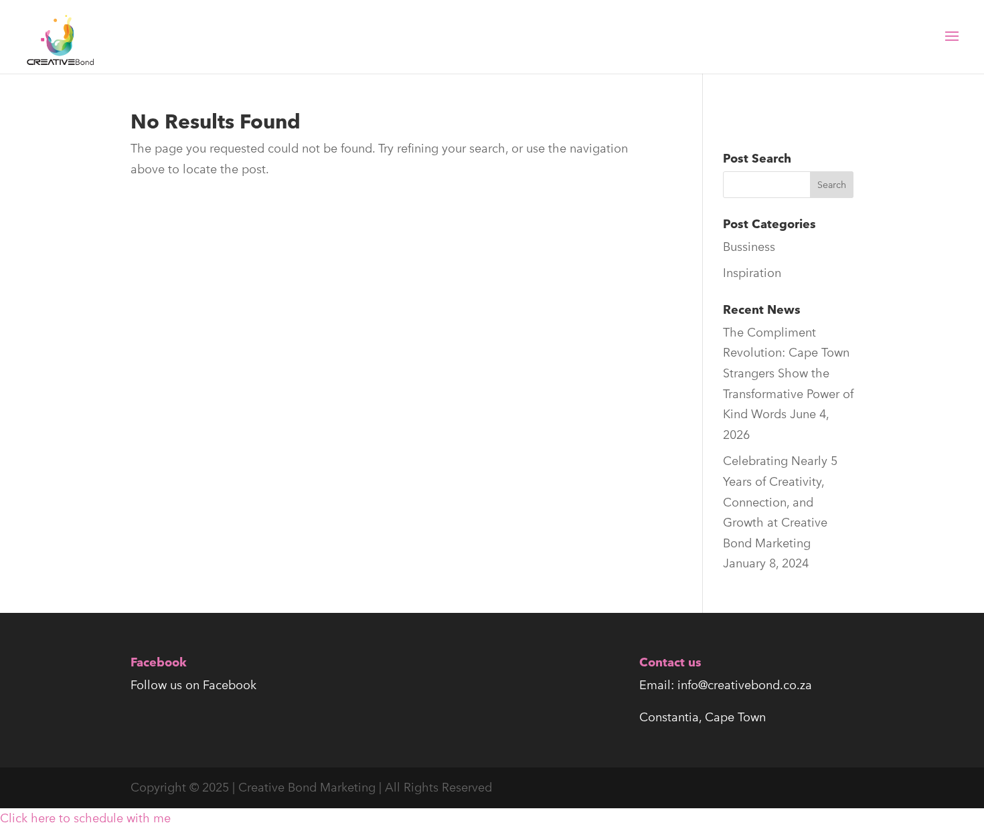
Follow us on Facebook (193, 685)
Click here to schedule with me (85, 818)
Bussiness (749, 246)
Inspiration (752, 272)
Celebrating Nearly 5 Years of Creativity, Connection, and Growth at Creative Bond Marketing (780, 501)
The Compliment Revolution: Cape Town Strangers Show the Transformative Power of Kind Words (788, 373)
